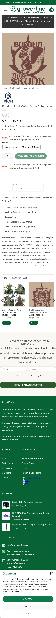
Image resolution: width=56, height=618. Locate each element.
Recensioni (7, 467)
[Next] (53, 306)
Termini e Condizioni (31, 472)
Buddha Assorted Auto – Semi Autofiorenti (12, 311)
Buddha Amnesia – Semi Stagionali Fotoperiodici (39, 311)
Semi (12, 88)
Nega (28, 606)
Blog (4, 458)
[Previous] (2, 306)
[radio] (7, 147)
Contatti (6, 477)
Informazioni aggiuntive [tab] (19, 188)
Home (4, 88)
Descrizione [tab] (16, 184)
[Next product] (4, 115)
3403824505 (13, 554)
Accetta (28, 599)
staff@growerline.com (18, 545)
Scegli (6, 323)
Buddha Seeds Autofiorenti (27, 88)
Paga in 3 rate (28, 463)
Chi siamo (6, 472)
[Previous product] (10, 115)
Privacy (28, 613)
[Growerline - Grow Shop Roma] (28, 9)
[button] (52, 573)
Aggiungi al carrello (31, 156)
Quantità (5, 143)
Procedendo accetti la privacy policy (30, 376)
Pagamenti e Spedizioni (32, 458)
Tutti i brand (7, 463)
